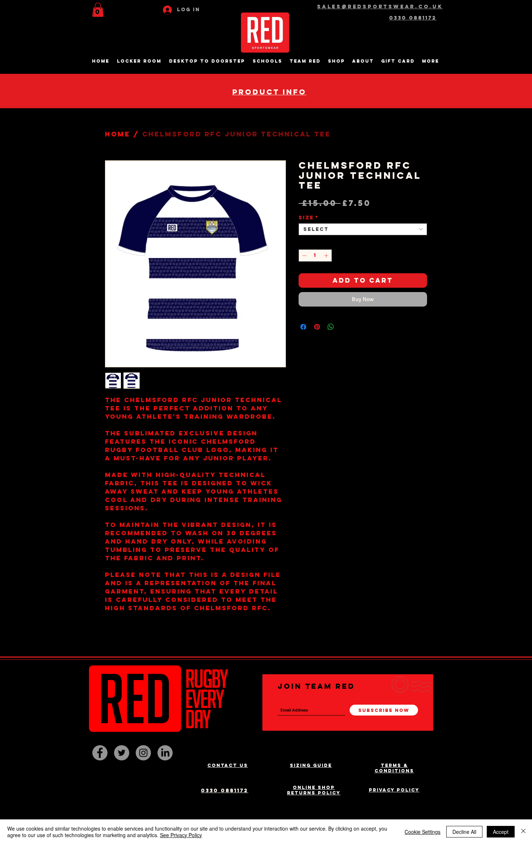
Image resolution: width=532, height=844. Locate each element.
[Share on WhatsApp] (330, 326)
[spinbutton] (315, 255)
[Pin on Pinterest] (317, 326)
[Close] (523, 831)
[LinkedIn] (165, 752)
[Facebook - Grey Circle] (99, 752)
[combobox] (363, 229)
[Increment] (327, 255)
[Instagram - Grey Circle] (143, 752)
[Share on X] (344, 326)
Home (117, 134)
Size (308, 217)
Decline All (464, 831)
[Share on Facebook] (303, 326)
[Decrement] (304, 255)
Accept (500, 831)
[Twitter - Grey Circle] (121, 752)
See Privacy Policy (181, 835)
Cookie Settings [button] (422, 831)
